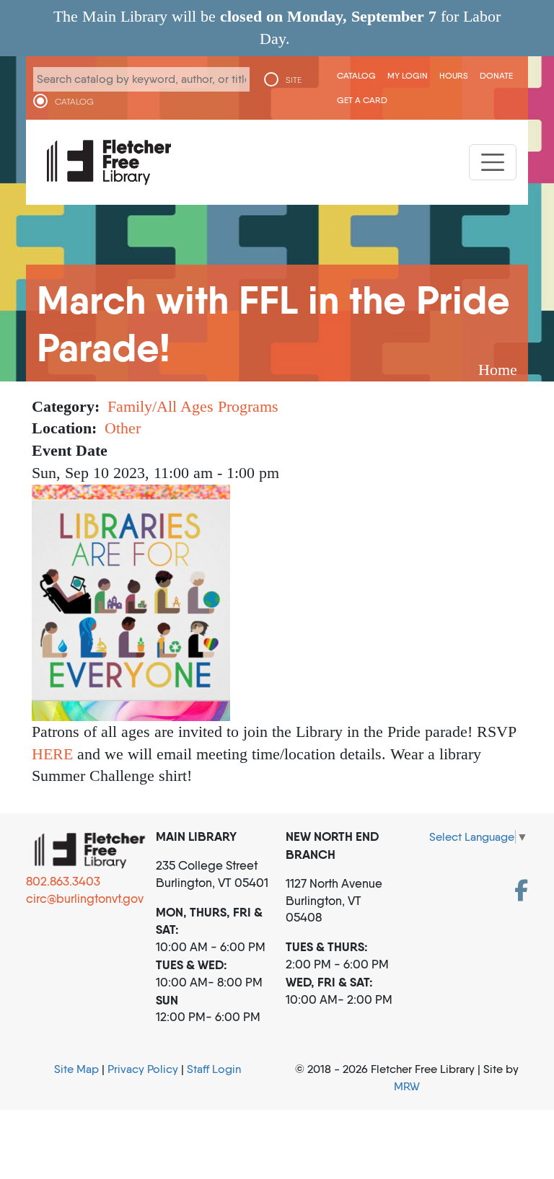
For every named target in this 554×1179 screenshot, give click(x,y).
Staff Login (214, 1069)
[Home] (109, 162)
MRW (407, 1086)
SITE (294, 80)
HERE (52, 754)
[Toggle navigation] (492, 162)
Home (497, 370)
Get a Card (362, 99)
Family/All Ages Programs (192, 406)
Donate (496, 75)
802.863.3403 (63, 881)
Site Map (76, 1069)
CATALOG (74, 102)
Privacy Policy (142, 1069)
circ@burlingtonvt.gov (85, 898)
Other (123, 428)
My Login (407, 75)
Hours (453, 75)
